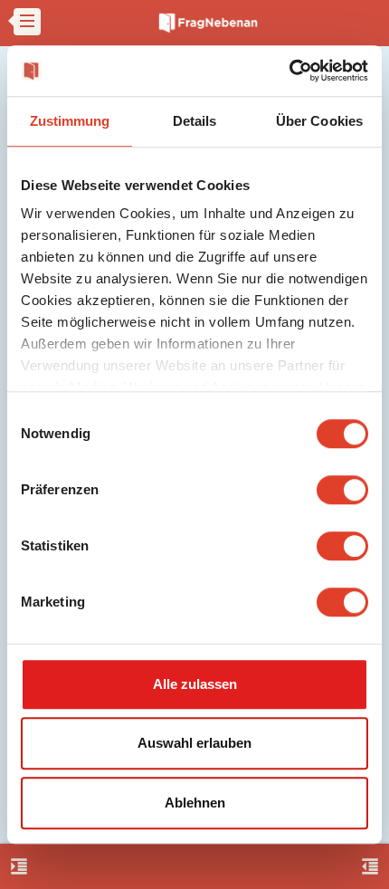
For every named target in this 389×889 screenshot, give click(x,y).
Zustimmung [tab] (70, 121)
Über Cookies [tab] (319, 121)
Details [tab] (195, 121)
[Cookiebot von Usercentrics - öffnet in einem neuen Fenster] (289, 70)
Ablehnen (195, 802)
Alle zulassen (195, 684)
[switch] (342, 489)
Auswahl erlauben (194, 742)
